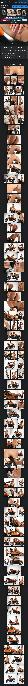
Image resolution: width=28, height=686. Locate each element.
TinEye (5, 53)
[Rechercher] (9, 2)
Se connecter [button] (22, 2)
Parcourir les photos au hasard (20, 6)
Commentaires (22, 56)
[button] (2, 2)
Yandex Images (11, 53)
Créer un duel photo (21, 50)
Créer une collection (8, 50)
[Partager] (12, 2)
